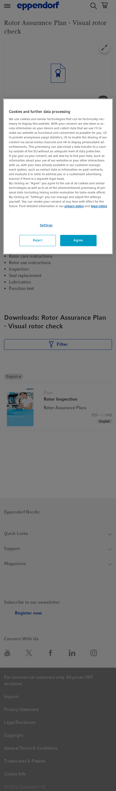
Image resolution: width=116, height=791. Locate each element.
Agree (78, 240)
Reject (37, 240)
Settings (46, 225)
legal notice (99, 206)
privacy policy (74, 206)
